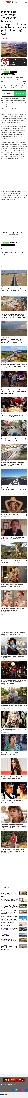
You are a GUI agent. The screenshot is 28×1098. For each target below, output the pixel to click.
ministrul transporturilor (7, 254)
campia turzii (16, 252)
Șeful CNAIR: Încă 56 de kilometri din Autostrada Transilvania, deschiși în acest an (13, 488)
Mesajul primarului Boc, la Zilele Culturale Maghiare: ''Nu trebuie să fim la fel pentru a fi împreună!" (9, 901)
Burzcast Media (19, 1093)
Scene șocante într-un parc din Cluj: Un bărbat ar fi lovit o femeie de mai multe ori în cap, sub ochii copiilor (14, 391)
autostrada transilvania (7, 252)
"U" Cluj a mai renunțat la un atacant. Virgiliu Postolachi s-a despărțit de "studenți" (9, 930)
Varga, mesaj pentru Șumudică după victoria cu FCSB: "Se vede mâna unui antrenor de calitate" (9, 906)
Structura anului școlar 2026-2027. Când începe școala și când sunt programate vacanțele (9, 912)
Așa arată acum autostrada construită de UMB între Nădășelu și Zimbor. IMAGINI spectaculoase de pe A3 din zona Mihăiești (13, 315)
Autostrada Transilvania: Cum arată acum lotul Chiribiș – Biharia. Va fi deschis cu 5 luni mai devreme (13, 290)
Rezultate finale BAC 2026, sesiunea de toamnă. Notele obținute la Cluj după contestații (9, 924)
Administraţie (4, 38)
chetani (23, 252)
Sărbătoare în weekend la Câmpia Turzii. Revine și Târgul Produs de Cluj (12, 416)
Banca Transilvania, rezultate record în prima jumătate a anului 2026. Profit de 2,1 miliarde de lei (9, 918)
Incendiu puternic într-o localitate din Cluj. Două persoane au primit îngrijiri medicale (9, 941)
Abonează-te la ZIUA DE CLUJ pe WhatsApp (21, 93)
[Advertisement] (14, 175)
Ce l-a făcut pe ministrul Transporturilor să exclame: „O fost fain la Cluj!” (13, 439)
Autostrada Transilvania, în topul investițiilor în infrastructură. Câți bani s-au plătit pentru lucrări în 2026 (14, 366)
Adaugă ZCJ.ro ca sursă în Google (9, 93)
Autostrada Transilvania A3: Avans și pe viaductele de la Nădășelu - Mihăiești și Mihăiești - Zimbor (12, 464)
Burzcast (13, 1093)
